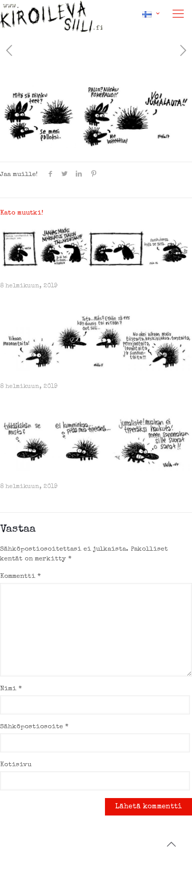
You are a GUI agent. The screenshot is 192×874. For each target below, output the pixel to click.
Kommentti (20, 576)
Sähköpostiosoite (34, 727)
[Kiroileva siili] (51, 13)
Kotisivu (15, 765)
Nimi (11, 689)
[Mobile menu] (178, 15)
